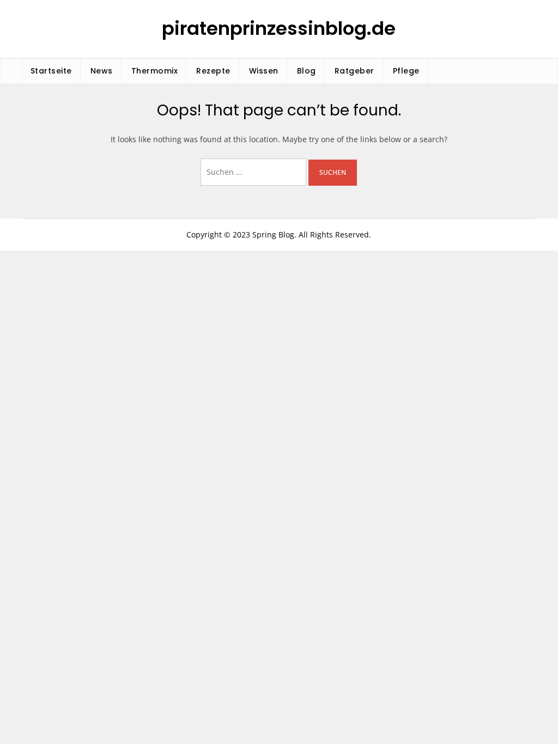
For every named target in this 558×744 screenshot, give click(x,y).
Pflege (406, 70)
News (101, 70)
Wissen (263, 70)
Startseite (51, 70)
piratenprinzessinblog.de (279, 28)
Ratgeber (354, 70)
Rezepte (213, 70)
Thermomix (154, 70)
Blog (306, 70)
